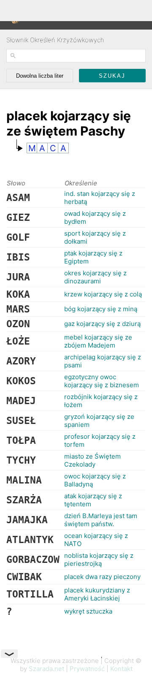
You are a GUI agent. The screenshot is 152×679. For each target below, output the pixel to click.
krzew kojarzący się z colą (103, 294)
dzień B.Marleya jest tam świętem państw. (100, 520)
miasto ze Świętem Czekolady (92, 460)
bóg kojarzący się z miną (100, 309)
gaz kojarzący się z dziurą (102, 324)
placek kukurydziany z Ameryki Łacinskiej (97, 594)
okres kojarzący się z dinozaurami (95, 277)
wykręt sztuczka (88, 611)
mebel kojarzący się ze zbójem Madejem (98, 341)
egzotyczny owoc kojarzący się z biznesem (101, 381)
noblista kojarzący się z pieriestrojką (98, 559)
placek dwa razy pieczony (102, 577)
